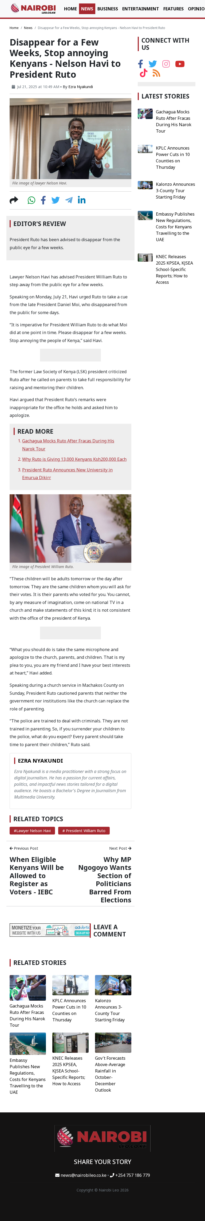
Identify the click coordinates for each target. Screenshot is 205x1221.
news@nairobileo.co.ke (84, 1175)
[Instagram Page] (166, 65)
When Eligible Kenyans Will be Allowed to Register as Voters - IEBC (37, 875)
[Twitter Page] (152, 65)
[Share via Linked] (81, 202)
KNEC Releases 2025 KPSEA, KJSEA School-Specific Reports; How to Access (68, 1071)
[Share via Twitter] (55, 202)
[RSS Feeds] (156, 74)
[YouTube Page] (180, 65)
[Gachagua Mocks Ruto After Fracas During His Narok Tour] (28, 987)
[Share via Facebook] (43, 202)
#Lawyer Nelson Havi (32, 830)
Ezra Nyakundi (80, 86)
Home (70, 9)
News (87, 9)
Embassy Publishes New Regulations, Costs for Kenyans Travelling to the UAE (175, 226)
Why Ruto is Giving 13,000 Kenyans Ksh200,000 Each (74, 459)
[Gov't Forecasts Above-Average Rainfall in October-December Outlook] (113, 1042)
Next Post (118, 848)
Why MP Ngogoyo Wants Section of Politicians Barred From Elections (104, 879)
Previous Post (25, 848)
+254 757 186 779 (132, 1175)
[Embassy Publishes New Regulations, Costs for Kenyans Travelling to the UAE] (28, 1043)
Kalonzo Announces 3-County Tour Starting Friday (175, 190)
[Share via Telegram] (69, 202)
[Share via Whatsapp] (31, 202)
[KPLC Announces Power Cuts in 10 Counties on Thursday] (70, 985)
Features (173, 9)
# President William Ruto (83, 830)
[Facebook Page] (140, 65)
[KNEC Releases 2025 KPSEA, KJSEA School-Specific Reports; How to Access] (70, 1042)
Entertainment (140, 9)
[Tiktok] (143, 74)
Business (107, 9)
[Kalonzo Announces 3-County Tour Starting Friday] (113, 985)
